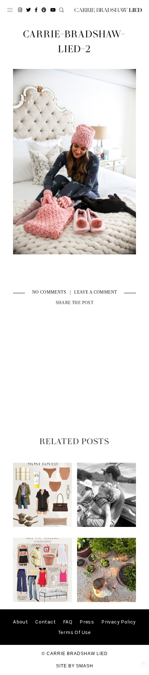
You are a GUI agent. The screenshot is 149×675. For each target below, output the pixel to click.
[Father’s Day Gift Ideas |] (106, 525)
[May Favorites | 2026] (42, 600)
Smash (84, 665)
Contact (45, 622)
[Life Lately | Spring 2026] (106, 600)
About (20, 622)
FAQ (67, 622)
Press (87, 622)
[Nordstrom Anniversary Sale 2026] (42, 525)
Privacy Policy (118, 622)
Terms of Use (74, 632)
